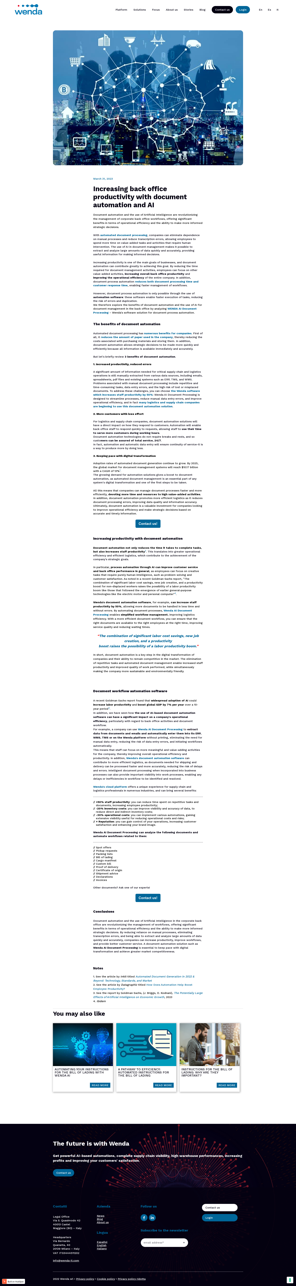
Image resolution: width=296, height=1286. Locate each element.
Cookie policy (106, 1279)
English (101, 1245)
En (260, 9)
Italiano (102, 1248)
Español (102, 1242)
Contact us (222, 9)
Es (269, 9)
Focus (156, 9)
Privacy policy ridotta (132, 1279)
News (100, 1215)
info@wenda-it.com (66, 1260)
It (277, 9)
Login (242, 9)
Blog (202, 9)
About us (172, 9)
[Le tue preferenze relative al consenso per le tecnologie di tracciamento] (290, 1280)
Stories (188, 9)
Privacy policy (85, 1279)
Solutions (139, 9)
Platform (121, 9)
